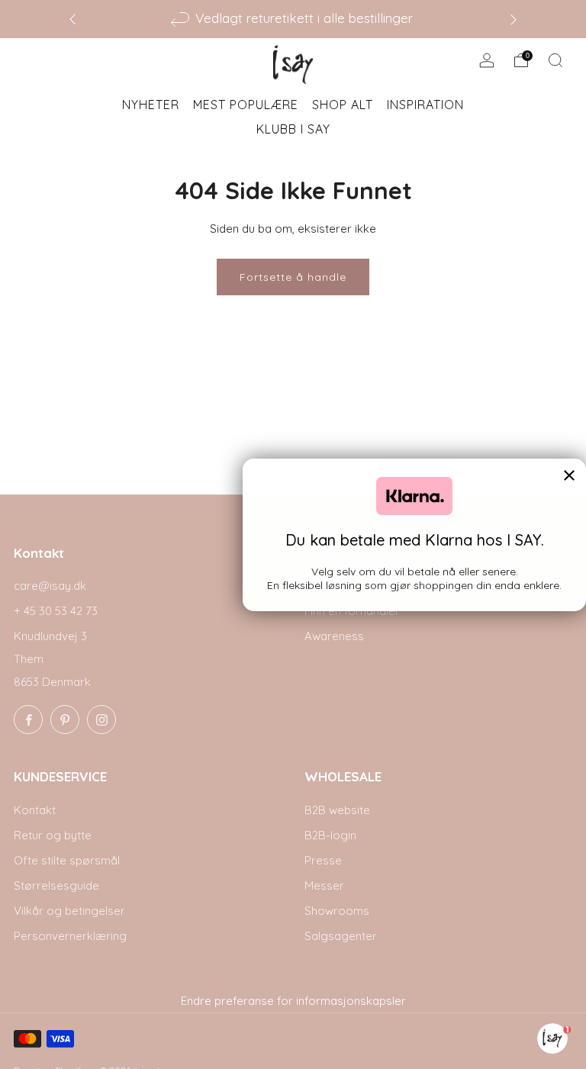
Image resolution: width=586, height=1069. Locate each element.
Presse (323, 860)
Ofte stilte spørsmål (67, 860)
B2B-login (330, 835)
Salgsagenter (340, 936)
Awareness (334, 636)
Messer (324, 885)
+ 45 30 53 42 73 (56, 611)
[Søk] (555, 60)
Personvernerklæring (70, 936)
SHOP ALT (342, 104)
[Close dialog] (569, 475)
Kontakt (35, 810)
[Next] (513, 18)
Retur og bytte (53, 835)
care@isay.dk (50, 585)
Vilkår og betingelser (69, 910)
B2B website (337, 810)
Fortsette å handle (293, 277)
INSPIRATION (425, 104)
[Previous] (72, 18)
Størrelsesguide (56, 885)
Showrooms (336, 910)
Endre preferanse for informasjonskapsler (293, 1000)
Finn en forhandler (352, 611)
